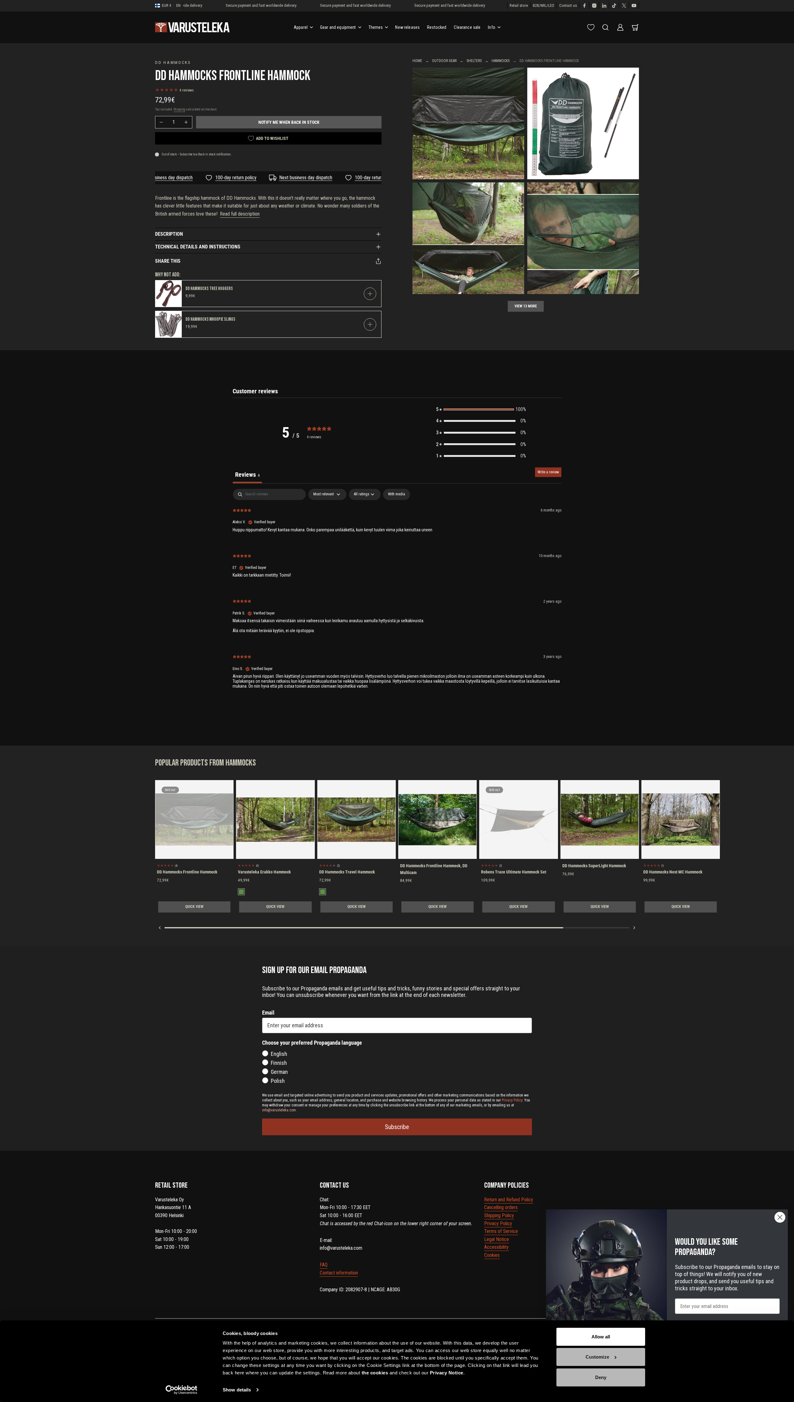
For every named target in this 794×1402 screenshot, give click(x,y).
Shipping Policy (499, 1215)
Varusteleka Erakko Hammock (264, 871)
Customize (597, 1357)
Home (417, 61)
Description (169, 234)
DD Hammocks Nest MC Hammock (673, 871)
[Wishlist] (591, 27)
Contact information (339, 1273)
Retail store (519, 5)
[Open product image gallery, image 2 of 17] (583, 123)
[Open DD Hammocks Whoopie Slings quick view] (370, 324)
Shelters (474, 61)
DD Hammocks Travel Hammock (347, 871)
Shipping (179, 109)
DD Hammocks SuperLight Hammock (594, 865)
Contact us (568, 5)
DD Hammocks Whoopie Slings (210, 319)
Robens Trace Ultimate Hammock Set (513, 871)
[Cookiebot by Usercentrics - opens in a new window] (181, 1390)
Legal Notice (496, 1239)
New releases (407, 27)
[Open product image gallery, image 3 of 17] (468, 238)
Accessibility (496, 1247)
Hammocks (501, 61)
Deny (600, 1377)
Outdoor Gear (444, 61)
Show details (237, 1389)
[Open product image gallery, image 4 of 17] (583, 238)
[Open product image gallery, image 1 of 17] (468, 123)
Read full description (240, 214)
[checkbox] (396, 494)
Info (491, 27)
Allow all (600, 1336)
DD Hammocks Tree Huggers (209, 289)
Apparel (301, 27)
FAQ (324, 1265)
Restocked (436, 27)
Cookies (492, 1255)
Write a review (548, 472)
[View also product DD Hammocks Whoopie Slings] (168, 324)
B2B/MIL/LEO (543, 5)
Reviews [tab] (247, 474)
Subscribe (397, 1127)
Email (268, 1012)
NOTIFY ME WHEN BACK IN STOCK (288, 122)
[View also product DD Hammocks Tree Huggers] (168, 293)
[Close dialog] (779, 1217)
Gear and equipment (338, 27)
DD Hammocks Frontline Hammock (187, 871)
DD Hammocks (173, 62)
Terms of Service (501, 1231)
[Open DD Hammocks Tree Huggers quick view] (370, 294)
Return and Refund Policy (508, 1200)
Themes (375, 27)
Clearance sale (467, 27)
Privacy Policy (498, 1223)
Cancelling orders (501, 1207)
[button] (481, 409)
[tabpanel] (397, 594)
